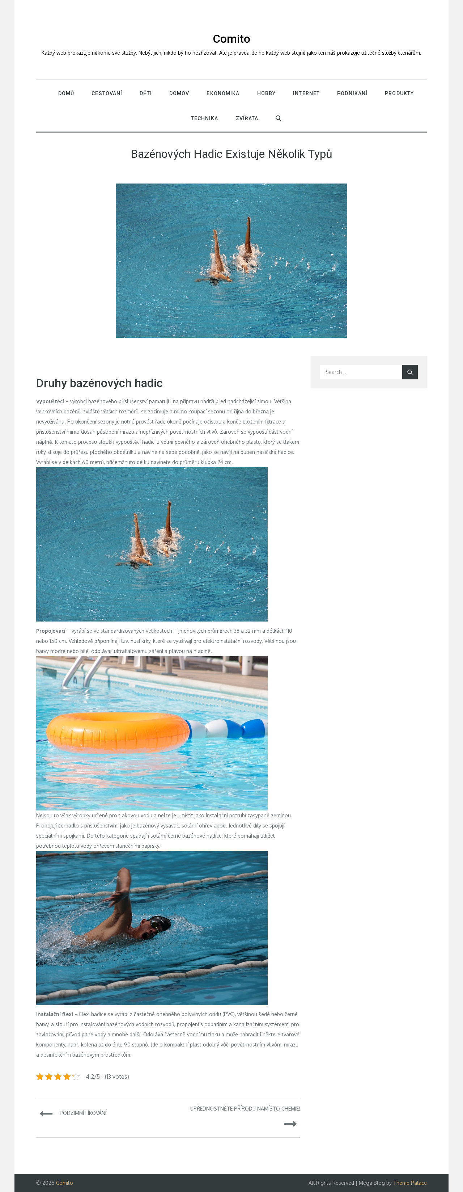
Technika (204, 118)
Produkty (399, 93)
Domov (179, 93)
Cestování (107, 93)
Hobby (266, 93)
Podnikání (352, 93)
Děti (146, 93)
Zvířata (247, 118)
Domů (66, 93)
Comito (231, 39)
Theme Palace (410, 1183)
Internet (306, 93)
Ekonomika (223, 93)
